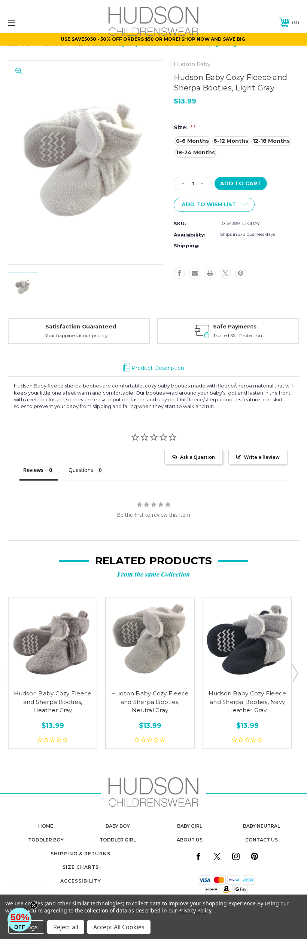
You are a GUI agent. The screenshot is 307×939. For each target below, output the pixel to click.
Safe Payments (96, 326)
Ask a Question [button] (197, 457)
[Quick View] (37, 677)
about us (190, 840)
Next (294, 673)
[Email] (194, 273)
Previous (5, 673)
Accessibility (80, 881)
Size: (184, 127)
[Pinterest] (240, 273)
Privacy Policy (194, 910)
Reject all (65, 927)
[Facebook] (179, 273)
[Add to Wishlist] (52, 677)
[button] (19, 920)
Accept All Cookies (119, 927)
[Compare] (68, 677)
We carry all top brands (245, 335)
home (45, 826)
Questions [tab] (81, 469)
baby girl (189, 826)
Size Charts (81, 867)
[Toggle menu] (37, 22)
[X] (225, 273)
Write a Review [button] (262, 457)
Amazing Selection (247, 326)
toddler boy (46, 840)
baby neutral (261, 826)
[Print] (210, 273)
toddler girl (118, 840)
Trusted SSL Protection (99, 335)
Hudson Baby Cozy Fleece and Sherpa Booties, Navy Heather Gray (247, 702)
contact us (261, 840)
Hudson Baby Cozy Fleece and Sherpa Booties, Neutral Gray (150, 702)
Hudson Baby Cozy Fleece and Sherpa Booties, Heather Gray (53, 702)
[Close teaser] (33, 905)
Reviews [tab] (33, 469)
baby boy (118, 826)
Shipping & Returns (80, 853)
